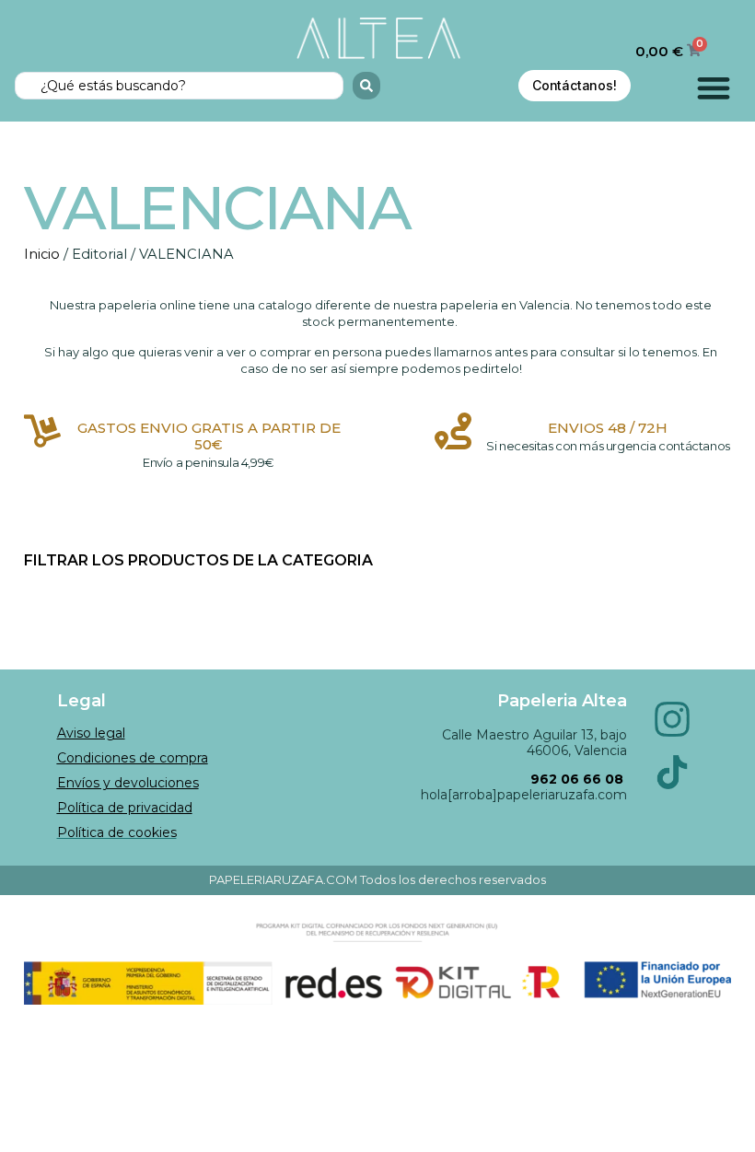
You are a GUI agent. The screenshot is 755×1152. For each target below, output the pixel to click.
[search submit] (366, 85)
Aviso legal (91, 733)
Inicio (42, 254)
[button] (714, 88)
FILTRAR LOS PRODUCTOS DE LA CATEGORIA (198, 560)
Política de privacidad (124, 807)
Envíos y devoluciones (128, 782)
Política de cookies (117, 832)
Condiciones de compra (132, 758)
